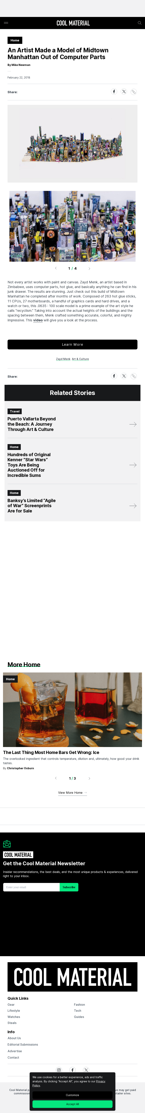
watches (14, 1017)
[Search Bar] (139, 23)
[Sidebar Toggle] (6, 23)
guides (79, 1017)
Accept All (72, 1104)
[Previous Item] (55, 268)
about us (14, 1038)
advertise (15, 1051)
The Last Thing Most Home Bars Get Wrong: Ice (51, 752)
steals (12, 1023)
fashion (79, 1004)
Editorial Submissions (23, 1044)
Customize (72, 1095)
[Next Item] (89, 268)
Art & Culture (80, 359)
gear (11, 1004)
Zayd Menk (63, 359)
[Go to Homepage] (73, 23)
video (38, 320)
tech (77, 1010)
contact (13, 1057)
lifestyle (14, 1010)
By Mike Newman (19, 64)
